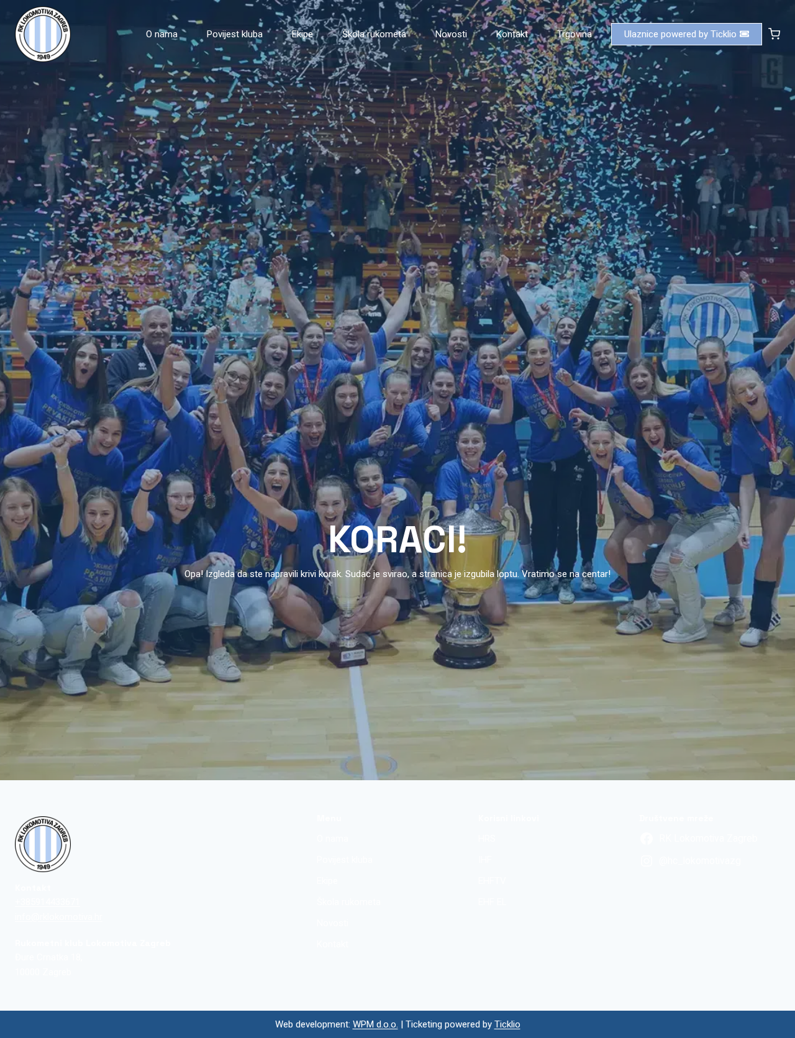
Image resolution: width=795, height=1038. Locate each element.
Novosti (451, 34)
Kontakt (512, 34)
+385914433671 (47, 902)
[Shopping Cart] (774, 34)
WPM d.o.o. (375, 1024)
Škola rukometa (374, 34)
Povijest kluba (235, 34)
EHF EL (492, 902)
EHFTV (492, 880)
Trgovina (574, 34)
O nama (162, 34)
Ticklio (507, 1024)
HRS (487, 838)
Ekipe (302, 34)
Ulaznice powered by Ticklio (680, 34)
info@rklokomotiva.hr (58, 916)
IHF (485, 859)
